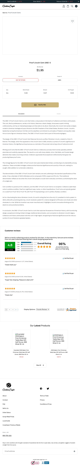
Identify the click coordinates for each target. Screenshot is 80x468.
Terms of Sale (44, 396)
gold (21, 443)
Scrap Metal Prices (8, 417)
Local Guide (6, 421)
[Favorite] (72, 21)
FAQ (4, 404)
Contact (5, 400)
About (4, 396)
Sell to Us (5, 408)
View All (38, 365)
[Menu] (76, 6)
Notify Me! (42, 105)
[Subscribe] (74, 451)
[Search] (72, 6)
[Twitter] (49, 389)
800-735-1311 (7, 435)
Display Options (29, 309)
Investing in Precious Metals (11, 425)
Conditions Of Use (45, 404)
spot (46, 443)
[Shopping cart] (68, 6)
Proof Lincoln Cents (14, 13)
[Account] (63, 6)
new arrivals (54, 443)
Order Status (7, 412)
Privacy (42, 400)
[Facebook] (42, 389)
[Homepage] (8, 6)
